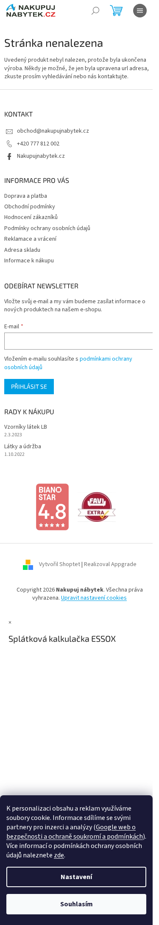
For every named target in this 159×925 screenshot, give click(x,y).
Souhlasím (76, 904)
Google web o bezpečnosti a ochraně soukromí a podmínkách (74, 832)
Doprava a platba (25, 196)
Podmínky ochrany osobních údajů (47, 228)
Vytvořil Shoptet (59, 564)
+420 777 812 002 (38, 143)
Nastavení (76, 877)
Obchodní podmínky (29, 206)
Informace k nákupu (29, 260)
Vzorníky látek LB (25, 427)
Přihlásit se (29, 386)
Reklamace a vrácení (30, 239)
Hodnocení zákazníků (31, 217)
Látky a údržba (22, 447)
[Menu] (139, 10)
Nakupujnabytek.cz (41, 156)
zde (59, 855)
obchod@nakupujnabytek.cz (53, 131)
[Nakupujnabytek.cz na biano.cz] (52, 506)
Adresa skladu (22, 250)
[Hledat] (95, 10)
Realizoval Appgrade (110, 564)
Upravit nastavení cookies (94, 598)
